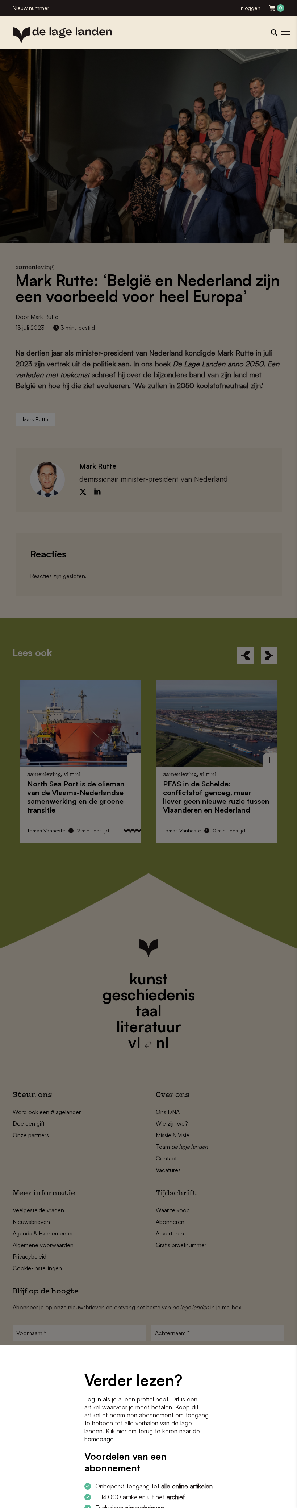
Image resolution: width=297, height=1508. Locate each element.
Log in (92, 1399)
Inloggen (250, 8)
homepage (98, 1439)
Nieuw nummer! (32, 8)
